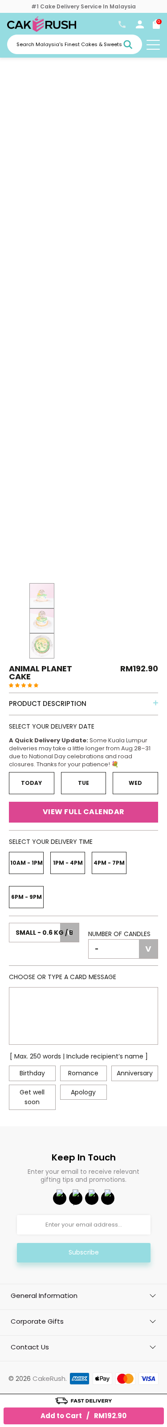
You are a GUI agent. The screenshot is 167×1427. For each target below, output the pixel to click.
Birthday (32, 1073)
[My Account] (140, 26)
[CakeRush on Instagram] (91, 1198)
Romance (83, 1073)
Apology (83, 1092)
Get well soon (32, 1097)
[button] (23, 684)
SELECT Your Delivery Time (51, 841)
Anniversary (135, 1073)
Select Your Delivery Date (51, 726)
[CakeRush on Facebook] (59, 1198)
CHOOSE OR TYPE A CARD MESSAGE (62, 976)
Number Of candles (119, 933)
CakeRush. (50, 1378)
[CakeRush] (41, 29)
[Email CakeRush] (107, 1198)
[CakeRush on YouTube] (75, 1198)
